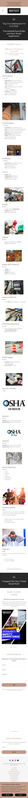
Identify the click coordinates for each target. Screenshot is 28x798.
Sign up (14, 752)
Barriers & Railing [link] (14, 775)
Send (14, 684)
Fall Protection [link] (14, 776)
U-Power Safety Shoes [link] (14, 773)
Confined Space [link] (14, 778)
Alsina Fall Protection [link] (14, 771)
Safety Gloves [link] (14, 769)
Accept (20, 794)
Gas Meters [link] (14, 780)
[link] (14, 10)
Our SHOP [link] (14, 768)
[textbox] (14, 664)
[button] (3, 11)
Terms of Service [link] (15, 690)
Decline (7, 794)
